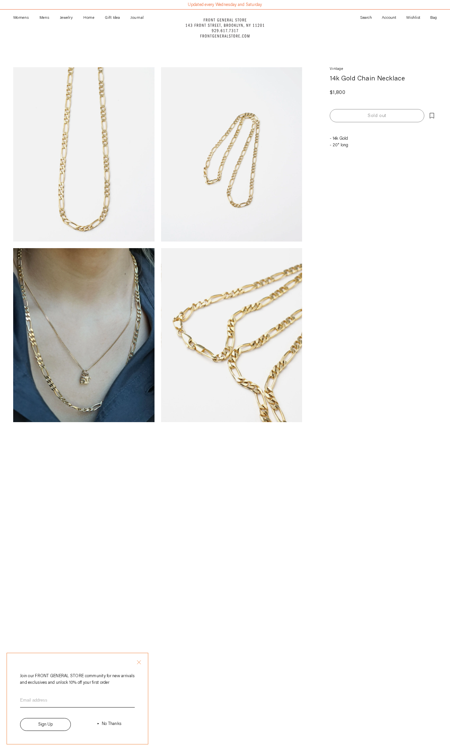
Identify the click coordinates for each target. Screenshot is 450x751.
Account (389, 18)
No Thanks (111, 724)
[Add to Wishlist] (432, 116)
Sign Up (45, 724)
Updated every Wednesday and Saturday (225, 5)
